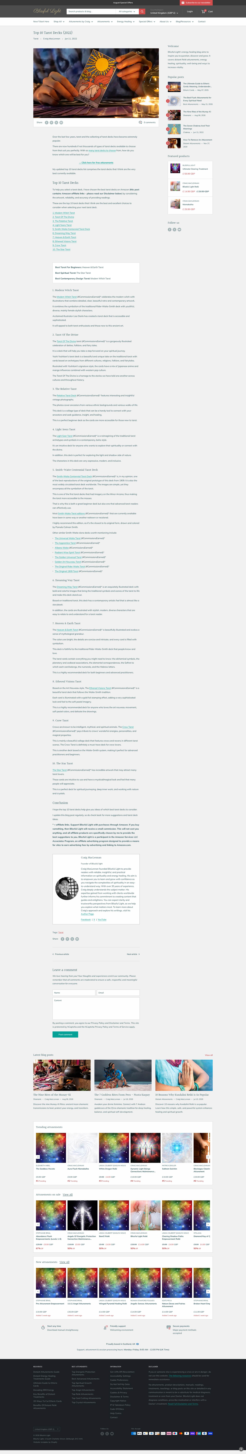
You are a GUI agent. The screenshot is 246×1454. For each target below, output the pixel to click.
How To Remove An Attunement (197, 140)
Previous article (62, 954)
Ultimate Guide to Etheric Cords (45, 1384)
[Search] (142, 11)
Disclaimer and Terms (119, 1023)
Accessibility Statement (121, 1388)
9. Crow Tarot (59, 245)
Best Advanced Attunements (85, 1378)
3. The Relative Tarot (63, 221)
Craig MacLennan (191, 183)
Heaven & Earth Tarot (67, 629)
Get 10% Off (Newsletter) (122, 1372)
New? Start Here (41, 21)
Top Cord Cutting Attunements (86, 1398)
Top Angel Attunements (83, 1390)
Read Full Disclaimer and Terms (183, 1403)
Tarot (35, 38)
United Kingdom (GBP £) (44, 1429)
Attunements (103, 21)
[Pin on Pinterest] (51, 122)
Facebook (86, 919)
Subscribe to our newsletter (198, 2)
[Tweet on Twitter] (56, 122)
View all (209, 1055)
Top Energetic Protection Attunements (83, 1373)
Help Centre (115, 1413)
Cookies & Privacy (118, 1392)
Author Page (87, 914)
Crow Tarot (128, 727)
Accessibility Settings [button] (120, 1376)
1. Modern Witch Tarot (64, 212)
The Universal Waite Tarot (68, 538)
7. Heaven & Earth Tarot (64, 237)
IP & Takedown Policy (120, 1405)
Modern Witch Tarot (67, 296)
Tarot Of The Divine (66, 341)
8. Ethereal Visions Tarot (64, 241)
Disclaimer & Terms (119, 1396)
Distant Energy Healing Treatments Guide (44, 1377)
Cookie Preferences (119, 1380)
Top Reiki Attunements (82, 1394)
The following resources (180, 1375)
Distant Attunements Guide (46, 1372)
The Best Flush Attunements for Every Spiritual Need (197, 99)
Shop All (58, 21)
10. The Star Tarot (61, 249)
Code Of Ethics (117, 1409)
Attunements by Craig (79, 21)
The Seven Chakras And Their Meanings (196, 127)
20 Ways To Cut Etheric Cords (47, 1401)
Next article (132, 954)
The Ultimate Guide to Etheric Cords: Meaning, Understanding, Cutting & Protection (197, 85)
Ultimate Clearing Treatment (195, 169)
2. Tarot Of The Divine (63, 217)
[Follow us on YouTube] (179, 229)
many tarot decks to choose (102, 150)
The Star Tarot (60, 770)
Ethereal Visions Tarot (100, 688)
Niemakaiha (188, 204)
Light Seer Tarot (65, 435)
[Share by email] (61, 122)
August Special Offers (123, 2)
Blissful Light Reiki (191, 186)
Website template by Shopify (45, 1442)
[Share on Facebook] (46, 122)
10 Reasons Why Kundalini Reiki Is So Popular (182, 1095)
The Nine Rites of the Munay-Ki (197, 111)
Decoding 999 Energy (43, 1390)
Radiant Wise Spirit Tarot (67, 552)
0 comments (150, 122)
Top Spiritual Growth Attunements (82, 1384)
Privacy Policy (97, 1023)
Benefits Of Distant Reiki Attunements (45, 1406)
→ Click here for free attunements (96, 162)
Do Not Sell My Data (120, 1384)
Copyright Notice (118, 1400)
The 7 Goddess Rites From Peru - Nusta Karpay (122, 1095)
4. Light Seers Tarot (62, 225)
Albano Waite (62, 547)
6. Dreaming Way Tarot (64, 233)
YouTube (102, 919)
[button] (38, 1157)
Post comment (65, 1034)
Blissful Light (189, 165)
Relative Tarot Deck (66, 395)
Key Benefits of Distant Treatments (44, 1395)
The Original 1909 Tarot (66, 571)
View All (68, 1194)
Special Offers (145, 21)
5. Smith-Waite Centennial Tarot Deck (71, 229)
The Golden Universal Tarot (68, 557)
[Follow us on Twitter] (174, 229)
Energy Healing (124, 21)
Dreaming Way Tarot (67, 586)
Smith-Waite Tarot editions (71, 513)
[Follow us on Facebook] (169, 229)
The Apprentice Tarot (65, 543)
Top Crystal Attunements (84, 1402)
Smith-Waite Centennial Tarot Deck (74, 476)
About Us (164, 21)
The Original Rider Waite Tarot (70, 566)
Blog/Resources (183, 21)
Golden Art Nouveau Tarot (68, 561)
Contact (202, 21)
